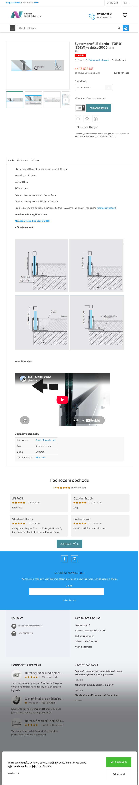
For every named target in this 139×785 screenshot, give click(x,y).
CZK (125, 3)
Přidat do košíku (99, 108)
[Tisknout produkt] (78, 118)
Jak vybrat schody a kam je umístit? (94, 685)
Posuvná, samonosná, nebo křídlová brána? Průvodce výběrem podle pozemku (99, 673)
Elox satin (41, 457)
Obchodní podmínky (84, 636)
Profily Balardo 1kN (45, 440)
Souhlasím (121, 762)
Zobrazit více (69, 543)
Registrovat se (13, 2)
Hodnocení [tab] (22, 160)
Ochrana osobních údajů (86, 641)
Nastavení (13, 773)
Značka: (119, 60)
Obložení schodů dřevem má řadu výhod (97, 695)
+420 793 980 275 (25, 633)
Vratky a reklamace (83, 646)
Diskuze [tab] (35, 160)
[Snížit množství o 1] (83, 109)
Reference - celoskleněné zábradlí (90, 630)
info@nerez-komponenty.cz (30, 625)
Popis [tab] (11, 160)
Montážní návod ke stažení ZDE (32, 221)
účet (36, 2)
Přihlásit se (69, 600)
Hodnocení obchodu (69, 480)
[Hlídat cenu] (96, 118)
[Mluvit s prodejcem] (87, 118)
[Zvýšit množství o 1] (83, 106)
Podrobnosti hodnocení (99, 60)
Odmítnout (119, 774)
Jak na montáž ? (82, 625)
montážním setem (106, 208)
